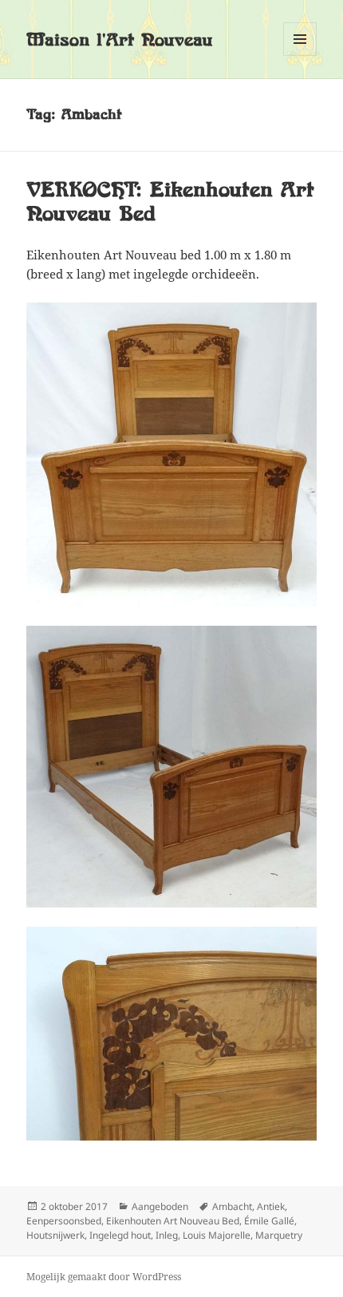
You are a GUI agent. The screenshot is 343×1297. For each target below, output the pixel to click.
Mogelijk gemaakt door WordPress (103, 1276)
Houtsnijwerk (55, 1235)
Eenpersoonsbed (63, 1221)
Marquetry (278, 1235)
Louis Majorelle (216, 1235)
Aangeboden (160, 1206)
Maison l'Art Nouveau (119, 39)
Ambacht (232, 1206)
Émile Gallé (269, 1221)
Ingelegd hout (120, 1235)
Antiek (271, 1206)
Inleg (167, 1235)
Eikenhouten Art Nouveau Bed (172, 1221)
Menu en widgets (300, 55)
